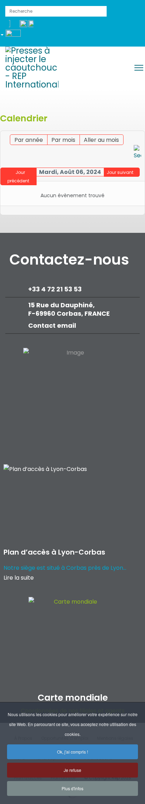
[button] (13, 36)
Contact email (52, 325)
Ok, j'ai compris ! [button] (72, 752)
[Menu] (138, 68)
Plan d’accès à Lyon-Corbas (54, 552)
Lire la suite (19, 578)
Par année (28, 140)
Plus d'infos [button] (72, 788)
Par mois (63, 140)
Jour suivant (120, 172)
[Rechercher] (137, 153)
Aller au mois (101, 140)
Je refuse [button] (72, 770)
